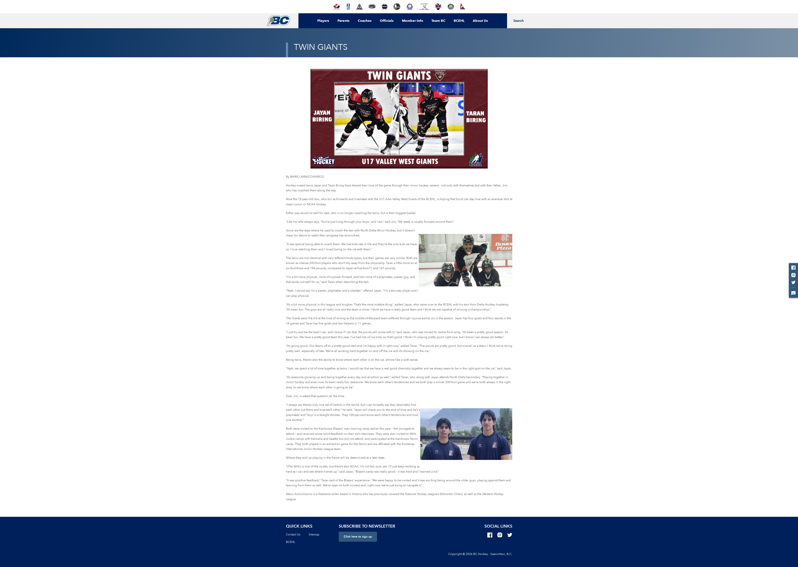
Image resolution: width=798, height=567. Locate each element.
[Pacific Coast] (409, 6)
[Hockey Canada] (336, 6)
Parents (343, 20)
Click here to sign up (358, 537)
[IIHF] (348, 6)
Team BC (438, 20)
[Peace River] (424, 6)
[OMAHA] (397, 6)
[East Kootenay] (359, 6)
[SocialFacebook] (489, 535)
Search (518, 20)
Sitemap (314, 534)
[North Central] (372, 6)
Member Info (412, 20)
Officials (387, 20)
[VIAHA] (438, 6)
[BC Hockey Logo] (278, 20)
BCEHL (459, 20)
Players (323, 20)
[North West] (384, 6)
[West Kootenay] (450, 6)
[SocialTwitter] (509, 535)
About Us (480, 20)
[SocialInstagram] (499, 535)
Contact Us (293, 534)
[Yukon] (462, 6)
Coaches (365, 20)
